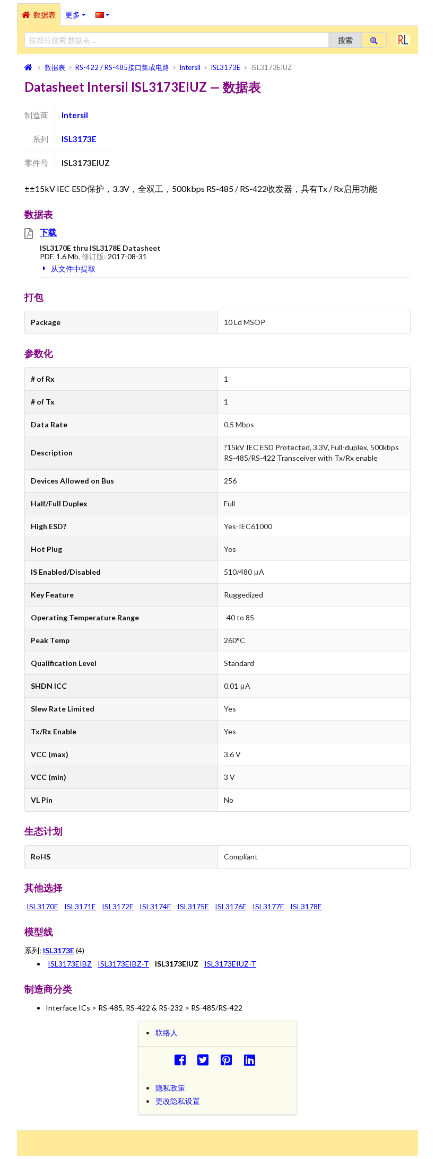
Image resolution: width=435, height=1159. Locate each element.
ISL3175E (193, 906)
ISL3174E (155, 906)
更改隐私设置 (177, 1100)
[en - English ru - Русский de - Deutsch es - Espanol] (103, 14)
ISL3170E (42, 906)
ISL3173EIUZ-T (230, 963)
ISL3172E (118, 906)
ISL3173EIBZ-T (123, 963)
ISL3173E (79, 139)
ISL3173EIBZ (70, 963)
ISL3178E (306, 906)
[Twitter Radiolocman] (206, 1059)
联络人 (166, 1032)
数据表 (44, 14)
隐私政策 (170, 1087)
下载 (48, 232)
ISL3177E (268, 906)
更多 (78, 11)
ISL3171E (80, 906)
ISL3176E (231, 906)
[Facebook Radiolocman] (182, 1059)
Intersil (75, 115)
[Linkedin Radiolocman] (252, 1059)
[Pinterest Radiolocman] (229, 1059)
